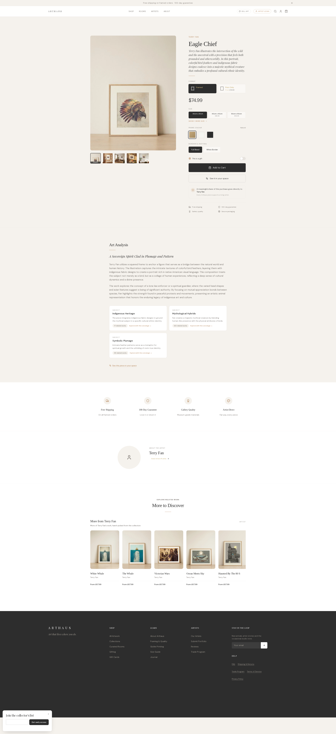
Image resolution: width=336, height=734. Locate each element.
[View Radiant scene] (132, 158)
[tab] (202, 88)
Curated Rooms (116, 646)
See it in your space (219, 178)
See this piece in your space (124, 365)
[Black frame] (210, 134)
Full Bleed (195, 149)
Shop (131, 11)
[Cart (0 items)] (286, 11)
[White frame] (201, 134)
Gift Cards (114, 657)
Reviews (195, 646)
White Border (212, 149)
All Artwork (114, 636)
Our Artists (196, 636)
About (167, 11)
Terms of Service (254, 671)
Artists (154, 11)
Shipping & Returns (246, 664)
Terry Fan (194, 37)
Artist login (263, 11)
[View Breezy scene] (144, 158)
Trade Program (198, 651)
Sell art (245, 11)
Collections (114, 641)
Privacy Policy (237, 679)
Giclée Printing (157, 646)
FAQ (233, 664)
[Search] (275, 11)
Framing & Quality (158, 641)
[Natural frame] (192, 134)
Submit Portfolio (198, 641)
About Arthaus (157, 636)
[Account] (280, 11)
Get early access (39, 722)
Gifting (112, 651)
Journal (153, 657)
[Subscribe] (264, 645)
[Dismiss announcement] (292, 3)
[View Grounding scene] (119, 158)
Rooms (142, 11)
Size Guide (155, 651)
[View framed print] (107, 158)
